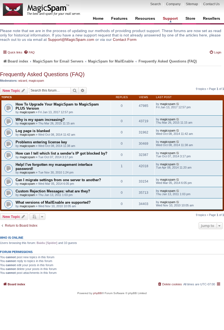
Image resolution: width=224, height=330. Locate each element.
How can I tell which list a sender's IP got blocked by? (61, 153)
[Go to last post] (178, 104)
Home (98, 18)
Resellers (211, 18)
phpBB (97, 293)
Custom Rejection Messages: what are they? (53, 191)
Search (155, 4)
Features (119, 18)
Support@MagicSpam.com (71, 39)
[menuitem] (29, 52)
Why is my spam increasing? (40, 120)
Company (173, 4)
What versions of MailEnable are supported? (53, 202)
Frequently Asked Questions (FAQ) (42, 74)
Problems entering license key (41, 142)
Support (170, 18)
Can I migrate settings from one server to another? (58, 180)
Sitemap (192, 4)
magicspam (36, 80)
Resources (145, 18)
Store (190, 18)
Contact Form (125, 39)
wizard (22, 80)
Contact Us (211, 4)
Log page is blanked (33, 131)
